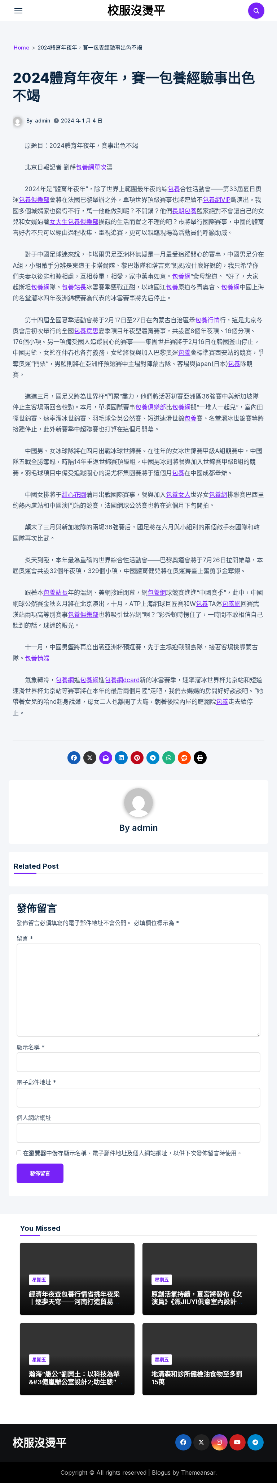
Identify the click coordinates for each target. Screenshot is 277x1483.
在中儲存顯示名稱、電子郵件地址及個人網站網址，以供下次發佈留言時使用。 (132, 1153)
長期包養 (184, 211)
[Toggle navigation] (18, 11)
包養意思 (86, 331)
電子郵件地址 (36, 1082)
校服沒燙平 (136, 10)
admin (42, 120)
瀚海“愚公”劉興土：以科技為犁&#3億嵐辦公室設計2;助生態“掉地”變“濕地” (76, 1381)
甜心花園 (74, 494)
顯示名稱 (31, 1047)
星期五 (39, 1279)
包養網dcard (122, 680)
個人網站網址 (34, 1117)
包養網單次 (91, 167)
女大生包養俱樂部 (73, 221)
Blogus (161, 1472)
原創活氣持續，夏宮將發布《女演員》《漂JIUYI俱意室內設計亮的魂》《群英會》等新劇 (197, 1302)
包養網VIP (216, 199)
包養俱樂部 (34, 199)
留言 (25, 938)
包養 (174, 189)
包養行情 (207, 320)
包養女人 (178, 494)
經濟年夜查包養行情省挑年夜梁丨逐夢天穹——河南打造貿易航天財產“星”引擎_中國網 (74, 1302)
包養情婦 (37, 658)
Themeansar (198, 1472)
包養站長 (74, 287)
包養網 (181, 276)
